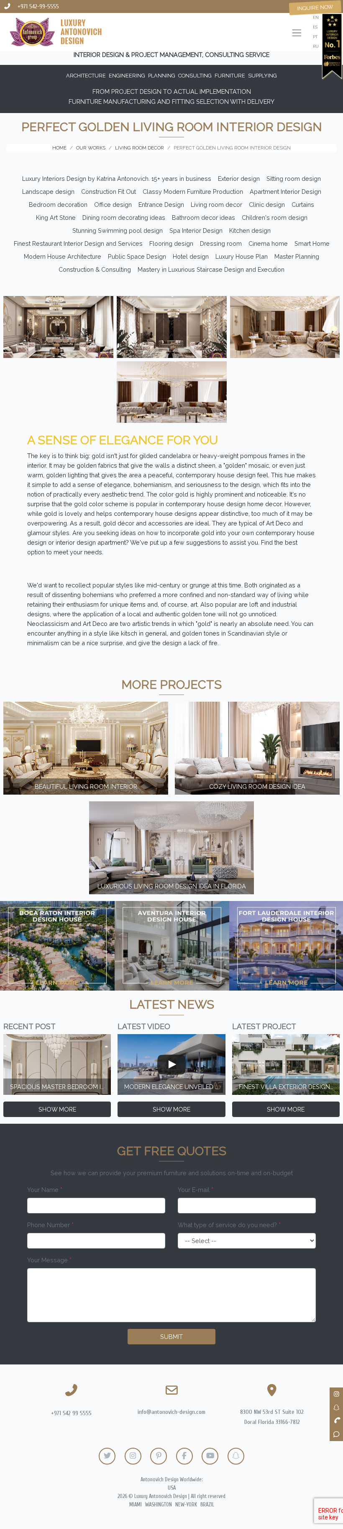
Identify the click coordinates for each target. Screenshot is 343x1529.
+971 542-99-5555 (38, 6)
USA (172, 1488)
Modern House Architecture (62, 256)
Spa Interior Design (196, 230)
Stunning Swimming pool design (117, 230)
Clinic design (267, 204)
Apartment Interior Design (285, 191)
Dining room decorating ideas (123, 217)
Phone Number (50, 1224)
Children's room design (274, 217)
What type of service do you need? (229, 1224)
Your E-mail (195, 1189)
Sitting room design (293, 178)
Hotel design (191, 256)
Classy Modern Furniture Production (193, 191)
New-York (186, 1505)
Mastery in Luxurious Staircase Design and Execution (211, 269)
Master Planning (296, 256)
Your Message (49, 1260)
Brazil (207, 1505)
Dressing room (221, 243)
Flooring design (171, 243)
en (316, 17)
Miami (135, 1505)
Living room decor (216, 204)
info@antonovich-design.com (171, 1412)
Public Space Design (137, 256)
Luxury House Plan (241, 256)
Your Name (44, 1189)
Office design (113, 204)
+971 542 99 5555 (71, 1413)
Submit (171, 1336)
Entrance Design (161, 204)
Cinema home (268, 243)
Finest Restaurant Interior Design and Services (78, 243)
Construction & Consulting (95, 269)
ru (316, 46)
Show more (57, 1109)
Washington (158, 1505)
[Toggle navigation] (296, 34)
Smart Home (312, 243)
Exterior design (239, 178)
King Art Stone (56, 217)
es (315, 27)
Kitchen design (250, 230)
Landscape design (48, 191)
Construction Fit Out (108, 191)
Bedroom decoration (58, 204)
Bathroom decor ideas (203, 217)
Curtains (303, 204)
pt (315, 36)
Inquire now (315, 7)
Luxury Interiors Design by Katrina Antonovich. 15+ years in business (116, 178)
